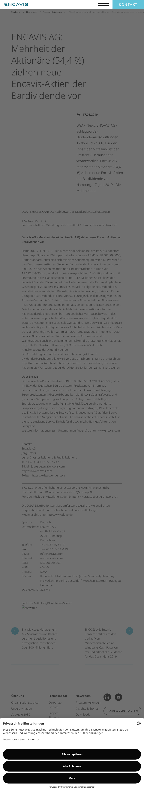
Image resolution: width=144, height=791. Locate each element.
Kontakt (128, 4)
